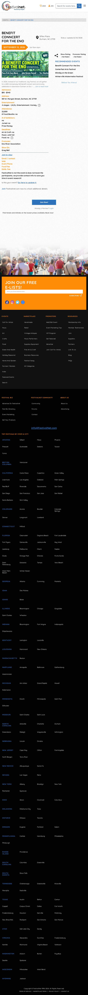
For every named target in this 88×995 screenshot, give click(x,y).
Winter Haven (25, 571)
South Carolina (6, 863)
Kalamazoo (6, 690)
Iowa (4, 591)
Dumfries (40, 938)
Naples (57, 549)
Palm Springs (59, 480)
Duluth (22, 699)
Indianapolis (59, 624)
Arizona (6, 440)
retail (26, 328)
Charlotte (40, 724)
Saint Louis (41, 715)
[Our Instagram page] (12, 302)
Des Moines (24, 591)
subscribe (74, 296)
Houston (23, 913)
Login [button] (52, 208)
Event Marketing (8, 414)
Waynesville (41, 732)
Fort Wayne (41, 624)
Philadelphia (59, 836)
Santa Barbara (7, 500)
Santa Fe (40, 766)
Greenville (40, 862)
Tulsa (39, 809)
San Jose (40, 493)
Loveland (40, 517)
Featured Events (8, 377)
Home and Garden (9, 361)
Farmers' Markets (8, 366)
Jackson (23, 979)
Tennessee (7, 884)
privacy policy (54, 991)
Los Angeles (24, 480)
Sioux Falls (23, 873)
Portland (40, 827)
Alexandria (23, 938)
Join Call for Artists (53, 350)
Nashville (23, 890)
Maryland (7, 667)
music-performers (30, 339)
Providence (24, 852)
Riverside (23, 486)
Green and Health (8, 350)
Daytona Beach (42, 535)
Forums (34, 409)
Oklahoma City (25, 809)
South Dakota (5, 874)
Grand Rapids (42, 683)
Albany (22, 784)
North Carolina (6, 725)
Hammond (24, 649)
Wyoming (6, 979)
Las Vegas (23, 775)
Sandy (39, 929)
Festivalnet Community (42, 398)
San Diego (6, 493)
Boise (22, 600)
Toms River (24, 757)
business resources (31, 355)
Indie (4, 371)
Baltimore (40, 667)
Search (4, 382)
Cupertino (40, 473)
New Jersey (7, 750)
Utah (4, 929)
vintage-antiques (30, 333)
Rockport (23, 920)
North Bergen (7, 757)
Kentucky (6, 640)
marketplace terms (40, 991)
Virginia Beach (42, 945)
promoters (51, 316)
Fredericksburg (7, 913)
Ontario (6, 818)
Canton (57, 899)
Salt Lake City (25, 929)
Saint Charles (7, 615)
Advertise (49, 344)
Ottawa (22, 818)
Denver (5, 517)
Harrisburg (41, 836)
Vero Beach (59, 563)
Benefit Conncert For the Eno (67, 65)
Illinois (6, 609)
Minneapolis (41, 699)
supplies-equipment (31, 344)
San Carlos (58, 486)
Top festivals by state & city (15, 434)
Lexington (23, 640)
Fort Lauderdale (60, 535)
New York (7, 784)
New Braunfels (7, 920)
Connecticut (8, 526)
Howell (57, 683)
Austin (22, 899)
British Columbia (6, 463)
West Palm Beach (6, 572)
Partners (71, 344)
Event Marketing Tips (54, 328)
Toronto (40, 818)
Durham (57, 724)
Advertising (65, 409)
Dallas (39, 906)
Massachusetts (8, 658)
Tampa (39, 563)
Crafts (4, 339)
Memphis (5, 890)
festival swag (29, 361)
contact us (65, 991)
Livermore (6, 480)
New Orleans (42, 649)
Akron (22, 800)
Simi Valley (24, 500)
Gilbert (22, 440)
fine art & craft (30, 350)
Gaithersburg (59, 667)
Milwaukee (24, 969)
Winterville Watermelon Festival (69, 76)
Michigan (6, 683)
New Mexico (7, 766)
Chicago (40, 609)
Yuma (4, 453)
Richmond (23, 945)
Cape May (23, 750)
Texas (5, 899)
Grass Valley (59, 473)
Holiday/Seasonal (8, 355)
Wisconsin (7, 969)
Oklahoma (7, 809)
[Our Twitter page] (17, 302)
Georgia (6, 581)
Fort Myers (6, 542)
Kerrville (40, 913)
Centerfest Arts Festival (65, 69)
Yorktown (58, 945)
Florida (6, 535)
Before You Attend (69, 82)
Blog (70, 355)
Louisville (40, 640)
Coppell (5, 906)
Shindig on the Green (64, 73)
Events (5, 316)
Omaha (40, 741)
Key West (58, 542)
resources (73, 316)
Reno (39, 775)
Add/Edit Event (51, 322)
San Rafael (58, 493)
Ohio (4, 800)
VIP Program (51, 333)
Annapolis (23, 667)
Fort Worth (59, 906)
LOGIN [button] (44, 6)
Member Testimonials (76, 328)
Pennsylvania (8, 836)
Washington (8, 954)
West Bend (41, 969)
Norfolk (5, 945)
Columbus (58, 800)
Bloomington (24, 609)
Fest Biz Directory (8, 409)
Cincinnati (40, 800)
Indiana (6, 624)
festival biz (7, 398)
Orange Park (24, 556)
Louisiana (7, 649)
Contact (34, 414)
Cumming (40, 581)
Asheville (23, 724)
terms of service (25, 991)
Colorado (7, 509)
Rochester (6, 791)
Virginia (6, 938)
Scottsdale (23, 447)
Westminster (7, 674)
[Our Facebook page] (7, 302)
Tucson (57, 447)
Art (3, 333)
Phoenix (57, 440)
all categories (29, 366)
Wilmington (59, 732)
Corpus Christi (25, 906)
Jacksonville (41, 542)
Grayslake (58, 609)
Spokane (23, 960)
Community (36, 403)
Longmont (23, 517)
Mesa (39, 440)
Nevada (5, 775)
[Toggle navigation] (84, 5)
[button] (39, 105)
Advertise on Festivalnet (11, 403)
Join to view (7, 155)
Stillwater (5, 706)
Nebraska (6, 741)
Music (4, 328)
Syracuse (23, 791)
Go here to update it (27, 182)
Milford (22, 526)
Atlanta (22, 581)
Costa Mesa (24, 473)
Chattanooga (24, 884)
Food (4, 344)
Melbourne (24, 549)
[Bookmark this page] (23, 302)
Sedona (40, 447)
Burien (39, 954)
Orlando (40, 556)
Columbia (23, 862)
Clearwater (24, 535)
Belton (39, 899)
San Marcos (59, 920)
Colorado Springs (58, 510)
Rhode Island (5, 853)
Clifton (39, 750)
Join (4, 189)
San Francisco (25, 493)
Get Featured (51, 339)
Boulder (40, 509)
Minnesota (7, 699)
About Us (64, 398)
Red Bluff (5, 486)
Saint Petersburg (6, 564)
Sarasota (23, 563)
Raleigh (22, 732)
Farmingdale (59, 750)
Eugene (22, 827)
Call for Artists (7, 322)
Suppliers (71, 339)
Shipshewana (7, 631)
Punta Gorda (59, 556)
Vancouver (24, 462)
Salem (57, 827)
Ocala (4, 556)
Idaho (5, 600)
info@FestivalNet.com (44, 427)
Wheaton (23, 615)
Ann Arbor (23, 683)
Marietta (58, 581)
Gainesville (24, 542)
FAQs (70, 361)
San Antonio (41, 920)
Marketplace (30, 316)
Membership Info (74, 322)
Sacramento (41, 486)
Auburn (22, 954)
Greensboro (6, 732)
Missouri (6, 715)
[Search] (79, 6)
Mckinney (58, 913)
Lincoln (22, 741)
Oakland (40, 480)
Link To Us (72, 350)
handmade (28, 322)
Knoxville (58, 884)
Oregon (6, 827)
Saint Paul (58, 699)
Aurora (22, 509)
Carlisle (22, 836)
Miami (39, 549)
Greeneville (41, 884)
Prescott (5, 447)
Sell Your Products (8, 420)
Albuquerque (24, 766)
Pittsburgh (6, 843)
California (7, 473)
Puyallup (58, 954)
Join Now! (44, 202)
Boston (22, 658)
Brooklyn (40, 784)
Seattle (4, 960)
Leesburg (5, 549)
